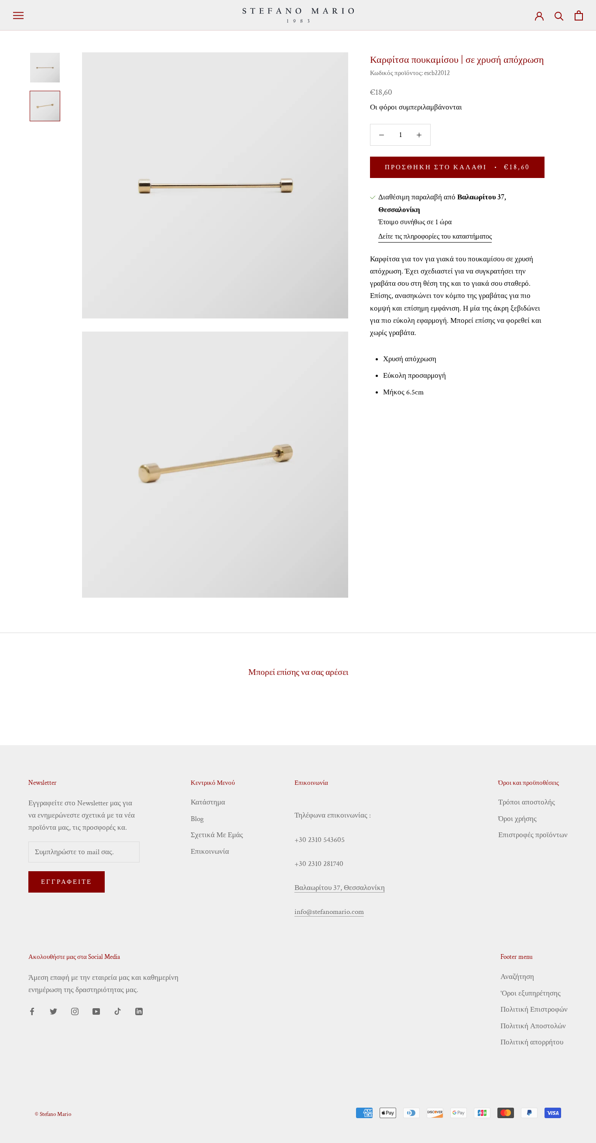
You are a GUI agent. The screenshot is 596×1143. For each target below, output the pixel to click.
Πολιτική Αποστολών (533, 1026)
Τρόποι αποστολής (526, 802)
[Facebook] (32, 1011)
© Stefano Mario (53, 1114)
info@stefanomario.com (329, 912)
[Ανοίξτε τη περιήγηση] (18, 15)
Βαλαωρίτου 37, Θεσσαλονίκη (340, 888)
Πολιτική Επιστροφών (534, 1009)
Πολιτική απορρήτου (531, 1042)
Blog (197, 819)
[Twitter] (53, 1011)
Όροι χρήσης (517, 819)
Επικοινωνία (210, 851)
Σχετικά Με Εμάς (217, 835)
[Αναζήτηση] (559, 15)
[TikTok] (117, 1011)
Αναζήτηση (517, 977)
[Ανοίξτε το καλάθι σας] (579, 15)
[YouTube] (96, 1011)
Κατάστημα (208, 802)
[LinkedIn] (139, 1011)
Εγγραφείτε (66, 882)
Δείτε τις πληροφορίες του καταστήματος (435, 236)
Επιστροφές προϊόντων (533, 835)
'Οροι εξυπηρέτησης (530, 993)
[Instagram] (75, 1011)
